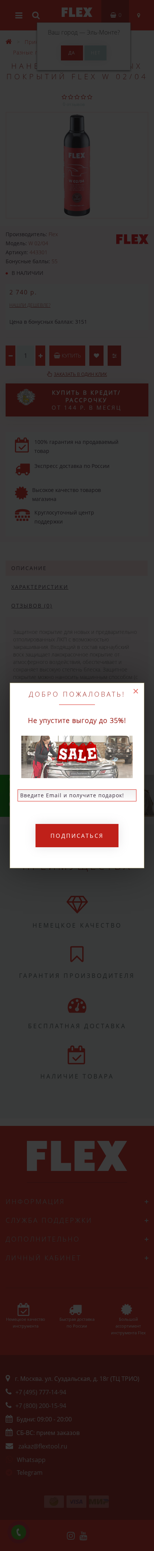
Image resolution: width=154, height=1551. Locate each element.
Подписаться (77, 835)
